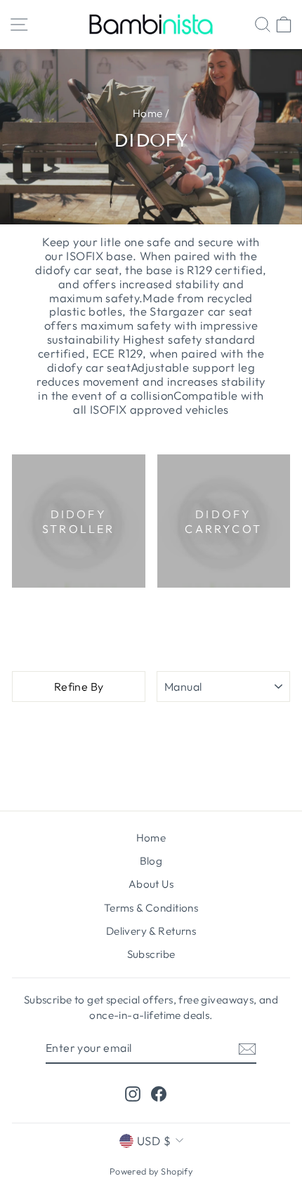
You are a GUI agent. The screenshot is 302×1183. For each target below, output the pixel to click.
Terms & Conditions (151, 907)
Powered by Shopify (151, 1171)
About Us (151, 884)
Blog (151, 860)
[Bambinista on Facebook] (158, 1093)
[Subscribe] (247, 1048)
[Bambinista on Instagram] (132, 1093)
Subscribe (151, 954)
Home (148, 113)
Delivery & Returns (151, 931)
